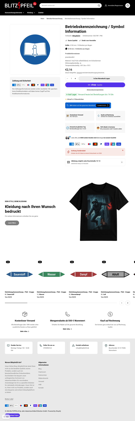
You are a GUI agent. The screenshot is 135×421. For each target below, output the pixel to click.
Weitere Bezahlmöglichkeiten (95, 89)
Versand (79, 72)
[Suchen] (99, 5)
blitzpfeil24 (76, 36)
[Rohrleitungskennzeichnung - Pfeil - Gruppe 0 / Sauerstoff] (19, 274)
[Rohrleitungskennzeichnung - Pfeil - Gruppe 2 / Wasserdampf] (83, 274)
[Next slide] (127, 303)
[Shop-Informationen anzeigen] (121, 162)
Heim (42, 18)
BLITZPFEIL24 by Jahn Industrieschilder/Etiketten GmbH (28, 411)
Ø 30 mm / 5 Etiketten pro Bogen (79, 49)
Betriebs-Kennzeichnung (54, 18)
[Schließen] (123, 150)
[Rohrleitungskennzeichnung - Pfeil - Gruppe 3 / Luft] (115, 274)
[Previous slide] (121, 303)
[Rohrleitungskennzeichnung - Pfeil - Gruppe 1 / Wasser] (51, 274)
